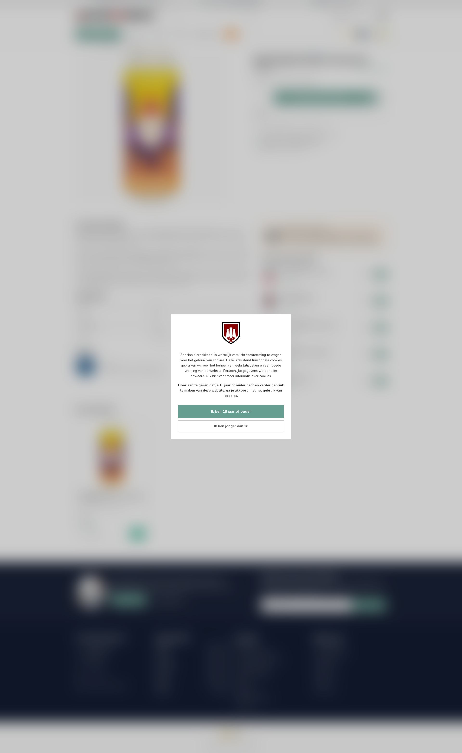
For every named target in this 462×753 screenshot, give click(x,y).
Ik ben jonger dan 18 (231, 426)
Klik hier (212, 376)
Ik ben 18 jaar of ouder (231, 411)
